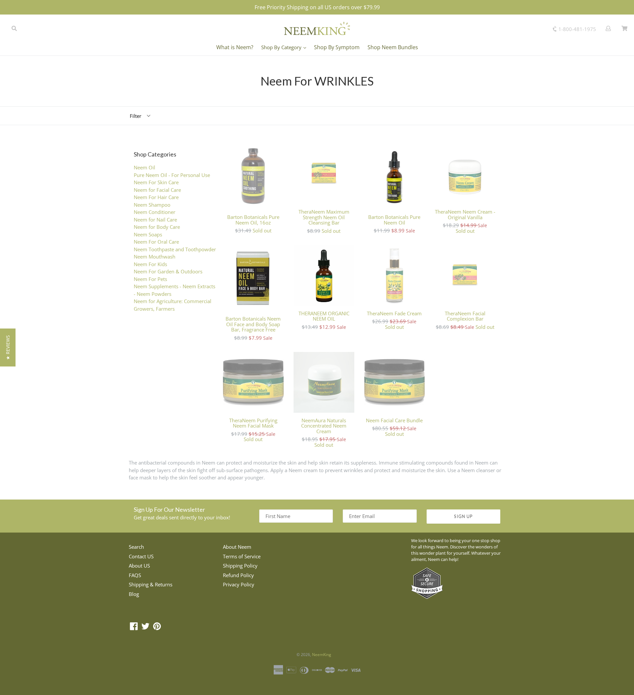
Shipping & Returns (150, 584)
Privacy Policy (238, 584)
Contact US (141, 556)
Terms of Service (242, 556)
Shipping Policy (240, 565)
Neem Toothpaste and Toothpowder (175, 249)
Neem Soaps (148, 234)
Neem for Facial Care (157, 190)
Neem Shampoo (152, 204)
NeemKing (321, 654)
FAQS (135, 575)
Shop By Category (282, 47)
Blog (134, 594)
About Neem (237, 546)
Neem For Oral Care (156, 241)
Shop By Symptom (337, 47)
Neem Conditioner (154, 212)
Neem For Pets (150, 279)
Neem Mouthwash (154, 256)
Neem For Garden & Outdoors (168, 271)
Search (136, 546)
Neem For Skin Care (156, 182)
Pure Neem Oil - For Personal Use (172, 175)
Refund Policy (238, 575)
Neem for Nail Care (155, 219)
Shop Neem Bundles (393, 47)
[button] (8, 347)
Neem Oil (144, 167)
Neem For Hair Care (156, 197)
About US (139, 565)
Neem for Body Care (157, 227)
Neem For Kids (150, 264)
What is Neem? (234, 47)
